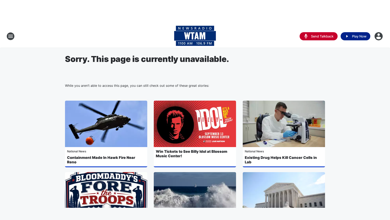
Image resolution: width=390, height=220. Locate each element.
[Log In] (379, 36)
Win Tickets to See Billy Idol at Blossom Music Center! (191, 153)
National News (76, 151)
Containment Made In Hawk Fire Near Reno (101, 159)
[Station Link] (195, 36)
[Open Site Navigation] (10, 36)
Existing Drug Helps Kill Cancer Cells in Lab (281, 159)
